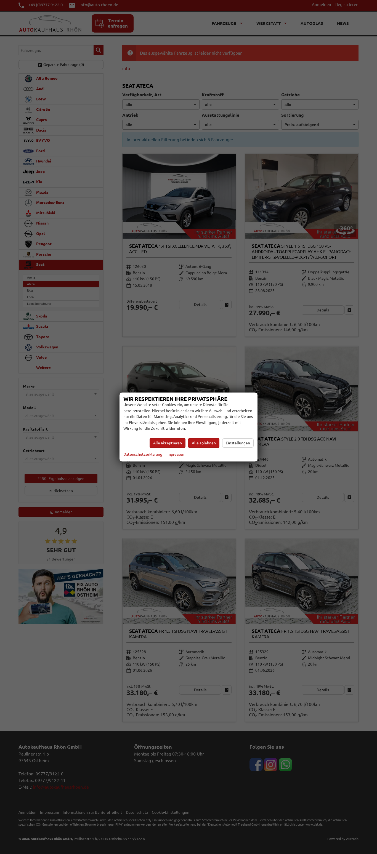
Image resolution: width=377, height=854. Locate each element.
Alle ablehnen (204, 443)
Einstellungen (238, 443)
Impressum (175, 454)
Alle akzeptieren (167, 443)
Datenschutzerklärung (142, 454)
